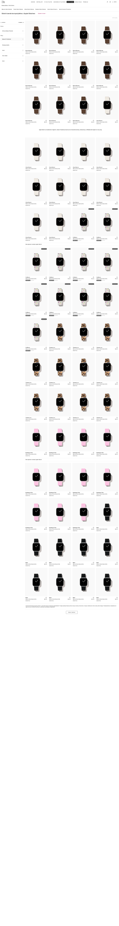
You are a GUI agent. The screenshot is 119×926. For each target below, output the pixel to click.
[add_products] (46, 50)
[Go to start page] (3, 2)
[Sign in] (107, 2)
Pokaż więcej (71, 612)
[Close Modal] (45, 17)
